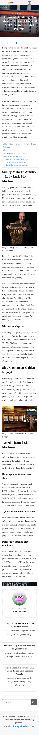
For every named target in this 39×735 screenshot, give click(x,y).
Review (16, 585)
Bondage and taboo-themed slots (17, 159)
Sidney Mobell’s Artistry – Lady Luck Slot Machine (19, 145)
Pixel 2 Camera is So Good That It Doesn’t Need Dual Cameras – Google (20, 671)
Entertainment (20, 583)
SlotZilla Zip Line (10, 150)
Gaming (7, 585)
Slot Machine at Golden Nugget (15, 153)
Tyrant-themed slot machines (16, 162)
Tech (24, 585)
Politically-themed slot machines (17, 165)
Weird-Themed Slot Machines (14, 156)
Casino (6, 583)
